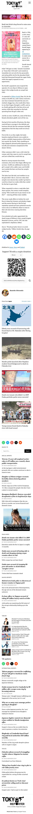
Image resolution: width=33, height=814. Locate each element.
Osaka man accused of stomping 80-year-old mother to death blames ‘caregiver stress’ (15, 566)
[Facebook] (4, 237)
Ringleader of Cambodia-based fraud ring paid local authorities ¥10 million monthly (15, 735)
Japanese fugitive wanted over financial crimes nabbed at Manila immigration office (16, 720)
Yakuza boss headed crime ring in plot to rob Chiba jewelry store (16, 766)
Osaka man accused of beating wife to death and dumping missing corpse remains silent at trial (15, 553)
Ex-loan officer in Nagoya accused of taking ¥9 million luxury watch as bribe (16, 597)
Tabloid (22, 247)
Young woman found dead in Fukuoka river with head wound (15, 427)
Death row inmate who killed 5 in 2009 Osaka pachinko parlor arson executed (16, 539)
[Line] (28, 237)
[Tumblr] (23, 237)
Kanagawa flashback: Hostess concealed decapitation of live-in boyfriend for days (16, 495)
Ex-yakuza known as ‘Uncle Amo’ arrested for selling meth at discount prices (15, 783)
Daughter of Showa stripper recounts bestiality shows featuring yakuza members (15, 479)
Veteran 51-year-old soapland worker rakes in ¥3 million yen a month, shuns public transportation (16, 461)
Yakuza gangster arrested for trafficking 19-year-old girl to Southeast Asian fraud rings (16, 673)
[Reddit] (14, 237)
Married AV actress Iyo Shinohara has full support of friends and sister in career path (21, 620)
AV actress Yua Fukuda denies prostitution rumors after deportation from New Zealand (20, 643)
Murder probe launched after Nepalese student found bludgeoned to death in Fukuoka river (15, 364)
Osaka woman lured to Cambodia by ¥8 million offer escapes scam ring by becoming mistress (21, 651)
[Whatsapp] (19, 237)
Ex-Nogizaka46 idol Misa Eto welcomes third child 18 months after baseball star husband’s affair (21, 628)
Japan (11, 247)
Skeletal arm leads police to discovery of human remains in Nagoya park (16, 582)
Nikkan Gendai (15, 96)
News (15, 247)
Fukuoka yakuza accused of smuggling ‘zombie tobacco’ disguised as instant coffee (15, 754)
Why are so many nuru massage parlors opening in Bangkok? (16, 703)
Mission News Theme (11, 811)
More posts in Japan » (26, 301)
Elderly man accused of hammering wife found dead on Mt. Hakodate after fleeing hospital (16, 330)
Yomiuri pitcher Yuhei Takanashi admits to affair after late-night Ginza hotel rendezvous (20, 635)
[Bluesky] (16, 241)
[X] (9, 237)
